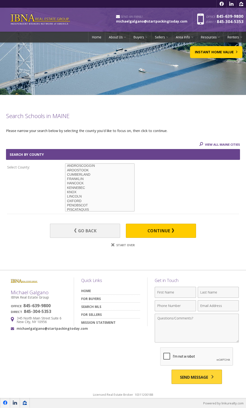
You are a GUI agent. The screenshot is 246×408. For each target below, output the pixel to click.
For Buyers (91, 298)
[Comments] (197, 341)
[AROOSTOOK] (100, 170)
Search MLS (91, 306)
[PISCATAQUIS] (100, 210)
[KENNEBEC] (100, 188)
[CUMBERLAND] (100, 175)
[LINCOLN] (100, 196)
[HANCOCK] (100, 183)
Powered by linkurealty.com (223, 403)
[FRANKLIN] (100, 179)
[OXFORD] (100, 201)
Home (96, 37)
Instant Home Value (215, 52)
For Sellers (91, 314)
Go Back (87, 231)
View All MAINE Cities (222, 144)
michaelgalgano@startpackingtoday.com (52, 328)
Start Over (125, 245)
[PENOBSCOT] (100, 205)
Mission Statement (98, 322)
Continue (159, 231)
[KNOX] (100, 192)
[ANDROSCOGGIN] (100, 166)
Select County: (18, 167)
